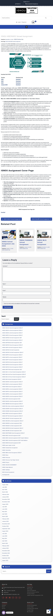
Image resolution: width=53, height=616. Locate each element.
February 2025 (5, 518)
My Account (30, 611)
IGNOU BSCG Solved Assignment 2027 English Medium (15, 438)
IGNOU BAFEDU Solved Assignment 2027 (12, 337)
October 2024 (5, 526)
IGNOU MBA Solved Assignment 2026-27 (12, 452)
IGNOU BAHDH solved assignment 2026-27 (12, 381)
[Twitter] (6, 597)
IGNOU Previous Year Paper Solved (10, 460)
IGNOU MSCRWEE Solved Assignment (13, 41)
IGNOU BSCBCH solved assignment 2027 (12, 425)
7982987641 (18, 3)
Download (18, 81)
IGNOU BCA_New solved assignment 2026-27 (13, 406)
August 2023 (5, 560)
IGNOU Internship (6, 450)
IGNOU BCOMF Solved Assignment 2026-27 (12, 408)
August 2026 (5, 484)
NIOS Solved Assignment (8, 472)
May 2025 (4, 511)
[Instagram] (16, 597)
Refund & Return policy (33, 592)
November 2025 (6, 501)
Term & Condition (31, 590)
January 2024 (5, 548)
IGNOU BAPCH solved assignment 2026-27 (12, 391)
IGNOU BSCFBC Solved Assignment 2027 (12, 430)
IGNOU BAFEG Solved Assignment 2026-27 (12, 340)
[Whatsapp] (19, 597)
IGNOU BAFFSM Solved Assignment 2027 (12, 342)
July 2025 (4, 506)
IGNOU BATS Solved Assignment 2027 (11, 398)
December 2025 (6, 499)
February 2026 (5, 494)
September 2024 (6, 528)
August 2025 (5, 504)
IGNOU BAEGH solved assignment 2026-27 (12, 332)
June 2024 (4, 536)
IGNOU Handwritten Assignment (10, 447)
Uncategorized (5, 474)
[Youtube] (10, 597)
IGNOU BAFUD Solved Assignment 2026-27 (12, 367)
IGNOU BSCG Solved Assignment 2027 (11, 435)
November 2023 (6, 553)
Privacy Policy (31, 593)
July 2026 (4, 487)
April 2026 (4, 489)
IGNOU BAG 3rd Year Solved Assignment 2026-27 (14, 376)
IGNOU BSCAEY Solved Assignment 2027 (12, 418)
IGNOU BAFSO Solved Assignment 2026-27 (12, 364)
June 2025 (4, 509)
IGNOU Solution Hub (18, 39)
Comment (5, 266)
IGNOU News (5, 455)
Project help (30, 610)
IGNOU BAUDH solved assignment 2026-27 (12, 401)
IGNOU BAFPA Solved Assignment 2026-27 (12, 354)
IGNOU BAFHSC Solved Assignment (10, 350)
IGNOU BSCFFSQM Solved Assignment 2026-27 (13, 433)
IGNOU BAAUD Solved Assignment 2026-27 (12, 328)
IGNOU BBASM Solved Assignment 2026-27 (12, 403)
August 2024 (5, 531)
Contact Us (30, 587)
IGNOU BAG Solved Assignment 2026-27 (11, 379)
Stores (3, 608)
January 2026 (5, 496)
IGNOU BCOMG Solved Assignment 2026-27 (12, 411)
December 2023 (6, 550)
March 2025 (5, 516)
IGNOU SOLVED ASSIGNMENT (9, 464)
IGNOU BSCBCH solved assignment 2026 (12, 423)
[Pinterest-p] (13, 597)
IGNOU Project (5, 462)
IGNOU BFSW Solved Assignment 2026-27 (12, 413)
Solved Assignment (32, 605)
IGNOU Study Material (7, 467)
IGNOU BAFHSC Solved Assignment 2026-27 (12, 352)
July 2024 (4, 533)
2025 (2, 81)
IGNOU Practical (6, 457)
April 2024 (4, 541)
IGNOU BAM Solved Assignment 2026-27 (12, 386)
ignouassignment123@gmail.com (32, 3)
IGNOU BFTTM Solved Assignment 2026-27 (12, 416)
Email (4, 290)
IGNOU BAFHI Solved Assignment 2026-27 (12, 347)
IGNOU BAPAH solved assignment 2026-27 (12, 389)
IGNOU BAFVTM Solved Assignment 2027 (12, 369)
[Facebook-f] (3, 597)
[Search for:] (24, 571)
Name (4, 284)
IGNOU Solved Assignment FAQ (35, 595)
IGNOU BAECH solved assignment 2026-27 (12, 330)
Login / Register (22, 22)
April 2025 (4, 514)
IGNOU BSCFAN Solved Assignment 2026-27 (12, 428)
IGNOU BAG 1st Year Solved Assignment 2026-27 (14, 372)
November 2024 (6, 523)
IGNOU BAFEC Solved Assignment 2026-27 (12, 335)
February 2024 (5, 545)
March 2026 (5, 492)
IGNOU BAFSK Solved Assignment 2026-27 (12, 362)
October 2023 (5, 555)
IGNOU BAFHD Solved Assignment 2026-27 (12, 345)
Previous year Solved (32, 608)
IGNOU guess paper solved (8, 445)
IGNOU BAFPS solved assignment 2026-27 (12, 357)
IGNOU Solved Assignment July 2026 (8, 244)
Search (45, 18)
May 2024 (4, 538)
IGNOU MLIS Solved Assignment (42, 242)
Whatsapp (29, 588)
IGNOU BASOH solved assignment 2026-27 (12, 396)
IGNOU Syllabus (6, 469)
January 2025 (5, 521)
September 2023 (6, 558)
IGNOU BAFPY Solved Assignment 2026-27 (12, 359)
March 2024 (5, 543)
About (3, 606)
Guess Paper (30, 606)
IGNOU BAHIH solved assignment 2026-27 (12, 384)
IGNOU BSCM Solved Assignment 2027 (11, 442)
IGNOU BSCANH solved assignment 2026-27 (12, 420)
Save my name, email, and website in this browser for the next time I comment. (22, 303)
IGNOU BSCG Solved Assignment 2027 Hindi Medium (14, 440)
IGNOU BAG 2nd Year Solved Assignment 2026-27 (14, 374)
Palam (25, 1)
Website (4, 297)
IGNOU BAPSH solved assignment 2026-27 (12, 394)
